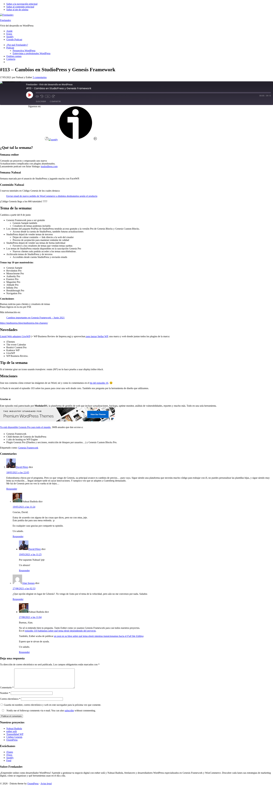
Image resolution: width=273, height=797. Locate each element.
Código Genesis (14, 737)
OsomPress (12, 740)
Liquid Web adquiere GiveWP (15, 336)
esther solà (11, 731)
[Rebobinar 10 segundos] (41, 96)
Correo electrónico (10, 699)
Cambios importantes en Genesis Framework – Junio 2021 (35, 317)
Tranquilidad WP (14, 734)
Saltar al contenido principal (20, 6)
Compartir (55, 101)
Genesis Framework (28, 447)
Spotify (10, 757)
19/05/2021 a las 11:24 (24, 506)
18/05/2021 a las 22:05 (17, 472)
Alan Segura (28, 583)
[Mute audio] (37, 96)
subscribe (69, 710)
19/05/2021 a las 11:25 (30, 554)
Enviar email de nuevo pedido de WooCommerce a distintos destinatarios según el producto (51, 196)
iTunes (9, 752)
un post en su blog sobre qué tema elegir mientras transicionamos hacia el (98, 636)
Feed (8, 760)
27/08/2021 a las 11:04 (30, 617)
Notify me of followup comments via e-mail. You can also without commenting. (51, 710)
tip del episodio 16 (99, 383)
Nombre (5, 693)
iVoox (9, 754)
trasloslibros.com (49, 166)
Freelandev (5, 20)
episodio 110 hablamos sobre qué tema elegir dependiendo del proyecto (60, 630)
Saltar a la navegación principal (21, 4)
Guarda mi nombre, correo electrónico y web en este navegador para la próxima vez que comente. (52, 705)
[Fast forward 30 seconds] (53, 96)
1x (48, 96)
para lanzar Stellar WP (96, 336)
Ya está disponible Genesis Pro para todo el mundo (25, 427)
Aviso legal (46, 783)
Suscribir (41, 101)
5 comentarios (40, 77)
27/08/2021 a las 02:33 (24, 588)
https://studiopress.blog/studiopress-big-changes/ (24, 323)
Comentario (7, 687)
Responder (11, 489)
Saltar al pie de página (17, 9)
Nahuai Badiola (14, 728)
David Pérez (22, 467)
